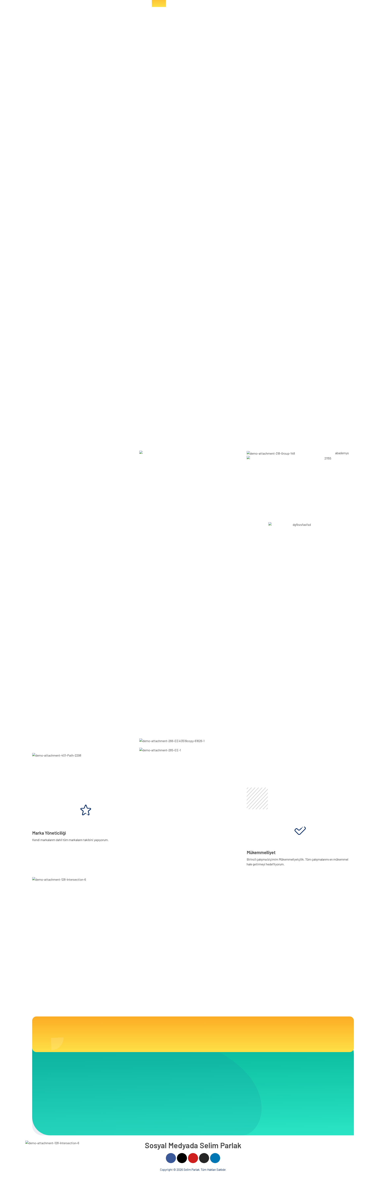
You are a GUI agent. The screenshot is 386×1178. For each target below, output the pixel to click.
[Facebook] (171, 1158)
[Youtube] (193, 1158)
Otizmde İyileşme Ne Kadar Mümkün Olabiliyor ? (270, 972)
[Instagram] (204, 1158)
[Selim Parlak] (44, 14)
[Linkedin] (215, 1158)
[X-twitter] (182, 1158)
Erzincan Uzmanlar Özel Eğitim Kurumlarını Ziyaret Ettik (325, 973)
